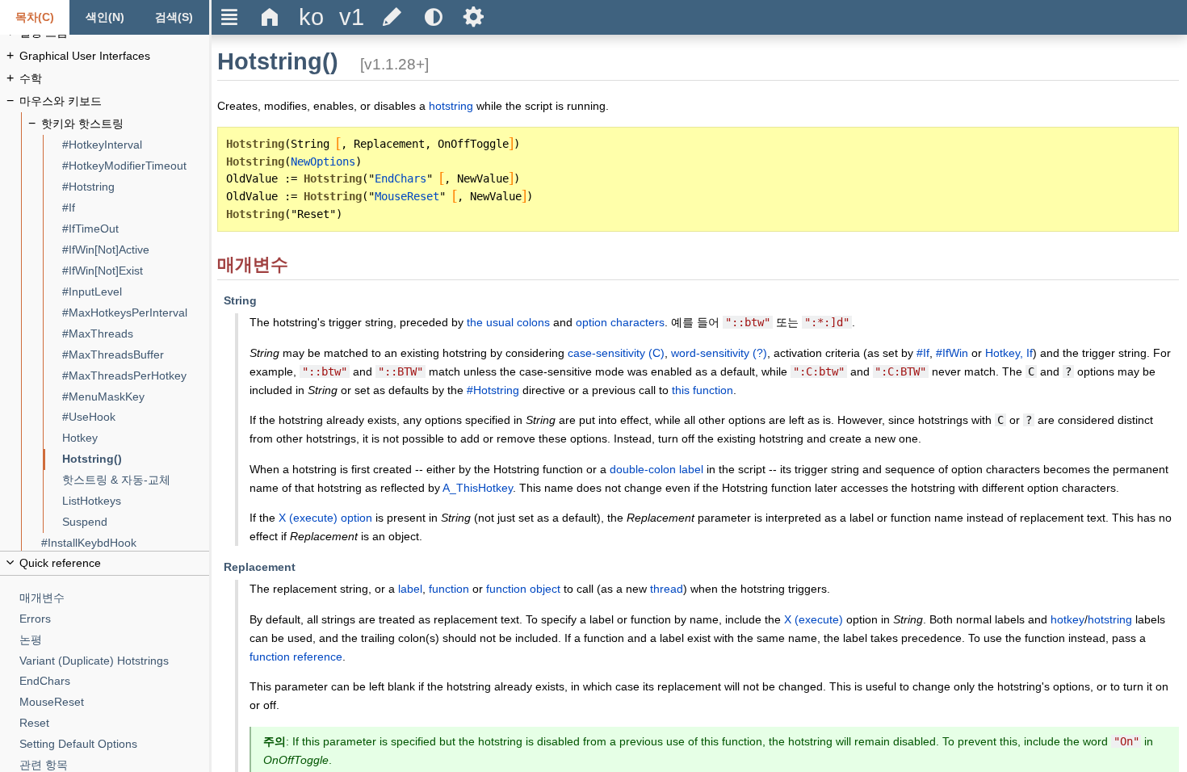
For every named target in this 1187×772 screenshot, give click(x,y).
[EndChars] (114, 681)
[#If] (135, 208)
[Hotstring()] (135, 459)
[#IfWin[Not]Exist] (135, 271)
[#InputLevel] (135, 292)
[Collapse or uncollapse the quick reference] (104, 563)
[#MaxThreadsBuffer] (135, 355)
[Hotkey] (135, 438)
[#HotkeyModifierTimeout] (135, 166)
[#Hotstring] (135, 187)
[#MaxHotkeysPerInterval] (135, 313)
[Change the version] (351, 17)
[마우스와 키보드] (114, 101)
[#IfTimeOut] (135, 229)
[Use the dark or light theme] (433, 17)
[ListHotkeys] (135, 501)
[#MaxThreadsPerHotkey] (135, 376)
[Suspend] (135, 522)
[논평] (114, 640)
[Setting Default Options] (114, 744)
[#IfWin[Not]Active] (135, 250)
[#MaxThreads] (135, 334)
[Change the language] (311, 17)
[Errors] (114, 619)
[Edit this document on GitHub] (392, 17)
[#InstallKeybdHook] (125, 543)
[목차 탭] (34, 17)
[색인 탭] (104, 17)
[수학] (114, 78)
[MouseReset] (114, 702)
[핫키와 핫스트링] (125, 124)
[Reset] (114, 723)
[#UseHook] (135, 417)
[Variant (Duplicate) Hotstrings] (114, 661)
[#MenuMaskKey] (135, 397)
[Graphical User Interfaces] (114, 56)
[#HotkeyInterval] (135, 145)
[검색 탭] (174, 17)
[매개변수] (114, 598)
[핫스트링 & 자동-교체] (135, 480)
